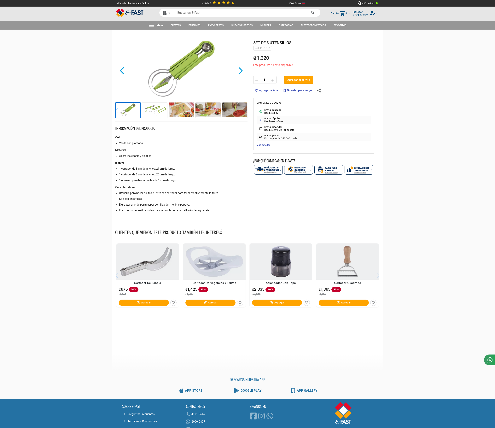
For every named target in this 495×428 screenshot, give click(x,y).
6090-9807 (198, 421)
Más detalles (264, 145)
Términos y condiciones (142, 421)
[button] (243, 110)
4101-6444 (198, 414)
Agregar (144, 302)
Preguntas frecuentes (141, 414)
